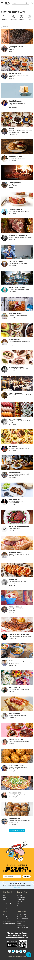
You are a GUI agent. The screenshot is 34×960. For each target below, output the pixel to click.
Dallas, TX (11, 530)
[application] (28, 954)
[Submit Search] (27, 3)
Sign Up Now (27, 876)
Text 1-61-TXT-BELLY (22, 919)
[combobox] (20, 3)
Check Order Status (22, 915)
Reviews (19, 923)
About (4, 897)
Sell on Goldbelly (7, 904)
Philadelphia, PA (13, 134)
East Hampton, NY (14, 107)
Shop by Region (21, 899)
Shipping (5, 915)
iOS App (5, 908)
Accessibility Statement (9, 923)
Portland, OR (12, 665)
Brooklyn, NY (12, 239)
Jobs (4, 902)
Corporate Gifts (21, 925)
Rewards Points (21, 906)
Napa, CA (11, 743)
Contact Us (5, 906)
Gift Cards (19, 895)
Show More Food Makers (17, 830)
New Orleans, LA (13, 291)
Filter (6, 26)
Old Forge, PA (12, 717)
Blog (4, 899)
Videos (19, 904)
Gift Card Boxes (21, 897)
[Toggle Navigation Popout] (2, 3)
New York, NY (12, 160)
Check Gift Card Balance (23, 917)
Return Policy (6, 917)
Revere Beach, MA (13, 558)
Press (4, 895)
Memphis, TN (12, 638)
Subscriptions (20, 902)
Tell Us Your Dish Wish (22, 927)
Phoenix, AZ (12, 187)
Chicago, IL (12, 345)
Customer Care (21, 921)
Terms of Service (7, 919)
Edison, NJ (11, 691)
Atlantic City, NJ (13, 797)
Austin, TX (11, 51)
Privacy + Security (7, 921)
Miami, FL (11, 78)
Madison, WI (12, 771)
